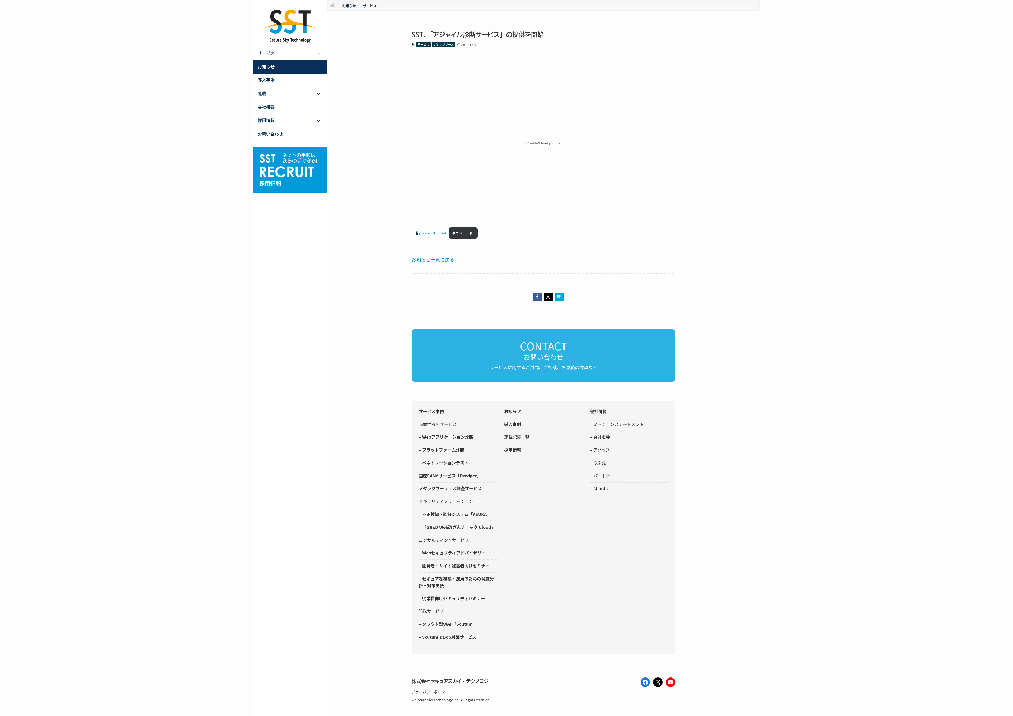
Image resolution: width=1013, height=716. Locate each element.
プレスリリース (444, 44)
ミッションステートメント (618, 424)
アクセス (601, 450)
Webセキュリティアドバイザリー (454, 552)
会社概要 (601, 437)
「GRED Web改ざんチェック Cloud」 (458, 527)
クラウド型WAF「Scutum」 (449, 624)
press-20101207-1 (432, 232)
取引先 (599, 462)
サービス (423, 44)
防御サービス (431, 611)
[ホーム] (332, 6)
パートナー (603, 475)
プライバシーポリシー (430, 692)
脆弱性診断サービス (438, 424)
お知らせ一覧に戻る (433, 259)
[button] (537, 297)
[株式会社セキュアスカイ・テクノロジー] (290, 26)
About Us (602, 488)
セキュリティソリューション (446, 501)
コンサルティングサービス (444, 540)
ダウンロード (462, 232)
